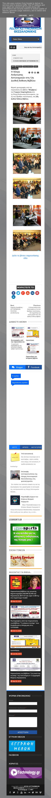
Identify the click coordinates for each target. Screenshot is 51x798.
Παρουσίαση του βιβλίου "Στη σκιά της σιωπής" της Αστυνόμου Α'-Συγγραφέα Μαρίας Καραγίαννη (25, 675)
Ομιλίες (35, 66)
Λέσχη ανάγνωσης (27, 66)
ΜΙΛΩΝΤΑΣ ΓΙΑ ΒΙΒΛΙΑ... (20, 572)
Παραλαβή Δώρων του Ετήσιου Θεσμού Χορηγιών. (29, 499)
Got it (31, 15)
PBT (31, 790)
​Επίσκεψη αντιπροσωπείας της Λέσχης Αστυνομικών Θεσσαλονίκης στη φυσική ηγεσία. (29, 476)
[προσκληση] (25, 637)
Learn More (23, 15)
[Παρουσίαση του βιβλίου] (25, 660)
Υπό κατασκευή (27, 454)
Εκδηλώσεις (19, 66)
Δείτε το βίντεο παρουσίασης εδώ (25, 256)
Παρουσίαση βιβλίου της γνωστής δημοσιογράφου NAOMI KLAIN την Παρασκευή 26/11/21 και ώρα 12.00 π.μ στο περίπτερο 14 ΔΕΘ (24, 594)
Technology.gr (23, 790)
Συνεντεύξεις (18, 58)
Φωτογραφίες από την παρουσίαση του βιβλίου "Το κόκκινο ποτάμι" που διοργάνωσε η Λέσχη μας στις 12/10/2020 (24, 624)
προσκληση (14, 650)
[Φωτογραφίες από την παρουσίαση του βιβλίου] (25, 608)
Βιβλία (13, 66)
